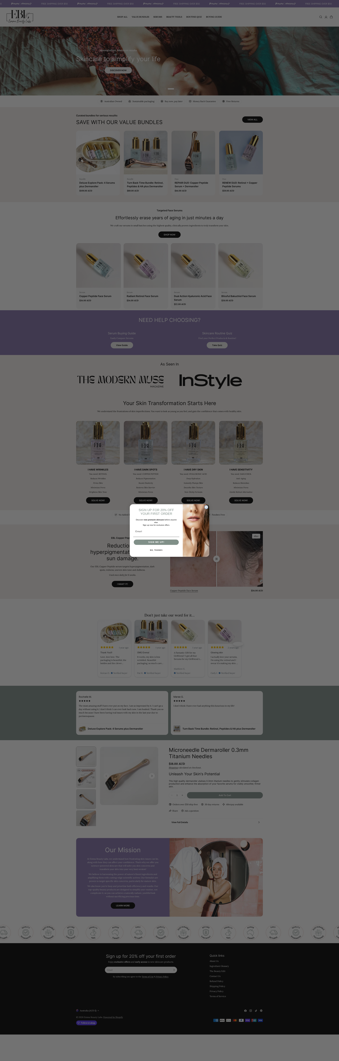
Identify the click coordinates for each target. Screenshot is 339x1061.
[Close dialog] (206, 507)
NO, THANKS (156, 550)
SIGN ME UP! (156, 542)
